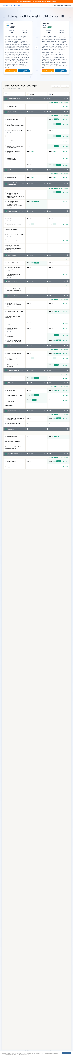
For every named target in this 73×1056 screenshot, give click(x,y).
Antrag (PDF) (23, 71)
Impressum (60, 5)
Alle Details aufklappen (53, 102)
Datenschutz (67, 5)
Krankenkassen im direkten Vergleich (12, 5)
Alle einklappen (65, 86)
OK (66, 1053)
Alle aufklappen (55, 86)
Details (65, 106)
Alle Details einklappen (63, 102)
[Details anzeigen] (5, 106)
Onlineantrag (11, 71)
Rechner (54, 5)
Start (49, 5)
